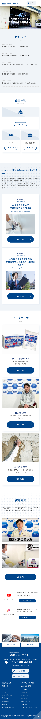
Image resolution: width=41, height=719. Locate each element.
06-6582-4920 (22, 662)
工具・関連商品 (7, 695)
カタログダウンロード (21, 676)
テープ (4, 692)
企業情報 (24, 692)
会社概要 (24, 689)
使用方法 (5, 698)
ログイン (32, 3)
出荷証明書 (22, 671)
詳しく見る (20, 577)
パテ (3, 689)
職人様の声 (6, 701)
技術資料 (5, 704)
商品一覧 (5, 686)
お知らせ (24, 704)
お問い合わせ (26, 701)
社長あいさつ (25, 695)
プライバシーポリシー (29, 707)
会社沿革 (24, 698)
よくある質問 (26, 686)
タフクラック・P (8, 707)
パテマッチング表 (27, 683)
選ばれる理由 (7, 683)
